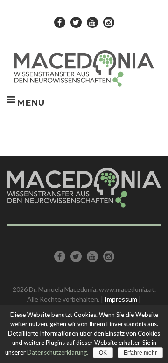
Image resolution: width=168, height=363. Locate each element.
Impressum (121, 299)
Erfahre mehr (140, 353)
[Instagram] (108, 22)
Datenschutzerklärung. (57, 352)
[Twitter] (76, 22)
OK (103, 353)
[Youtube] (92, 22)
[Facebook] (59, 22)
